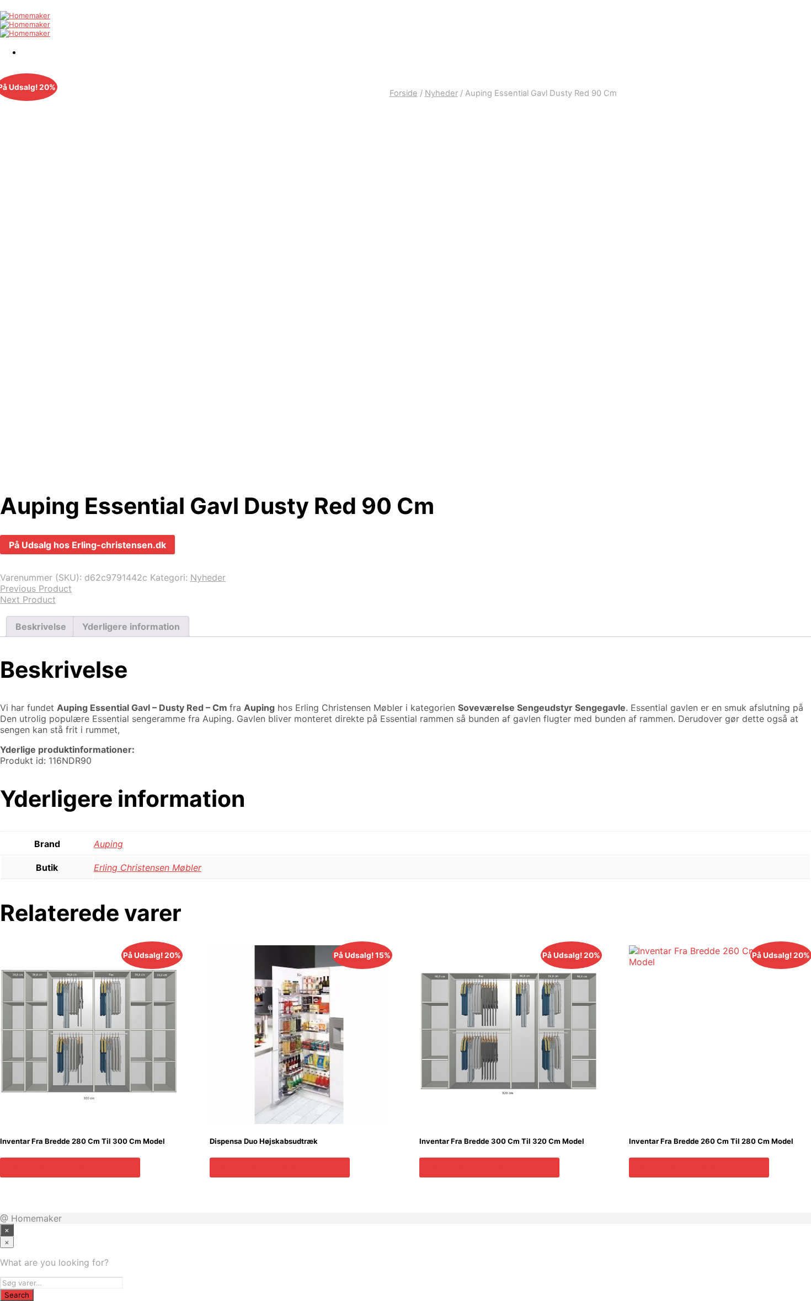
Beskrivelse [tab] (40, 626)
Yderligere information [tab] (131, 626)
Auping (108, 843)
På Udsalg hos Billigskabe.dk (70, 1167)
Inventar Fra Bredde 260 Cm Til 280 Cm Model (711, 1141)
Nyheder (441, 93)
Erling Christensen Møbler (147, 867)
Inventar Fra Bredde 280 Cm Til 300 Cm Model (82, 1141)
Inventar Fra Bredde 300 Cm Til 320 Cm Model (501, 1141)
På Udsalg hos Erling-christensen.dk (87, 544)
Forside (404, 93)
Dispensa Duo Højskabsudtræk (264, 1141)
